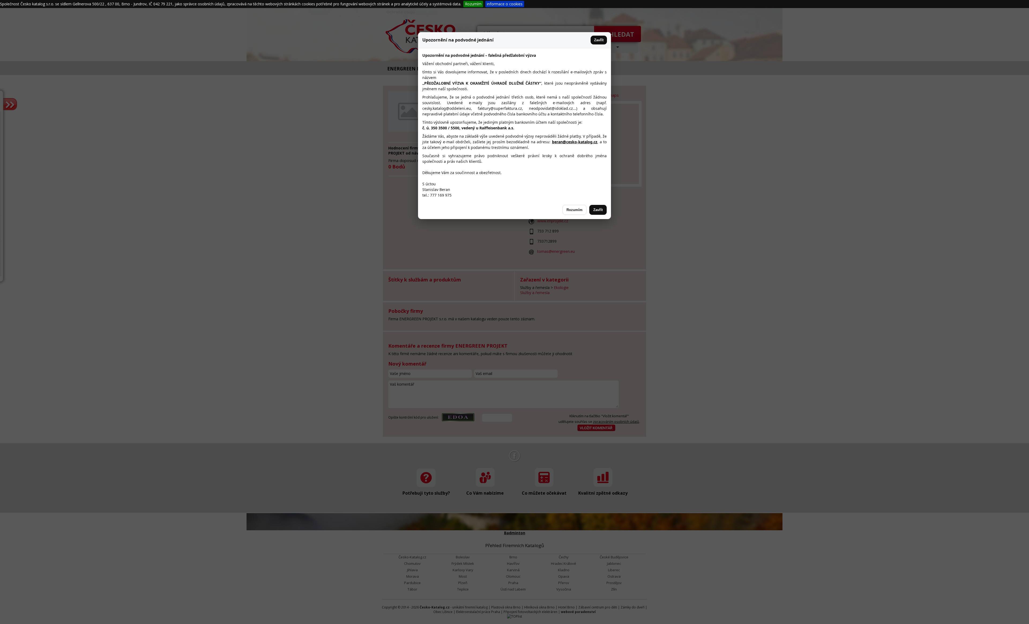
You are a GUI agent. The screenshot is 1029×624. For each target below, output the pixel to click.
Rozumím (473, 3)
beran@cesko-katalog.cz (574, 141)
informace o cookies (505, 3)
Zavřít (598, 40)
